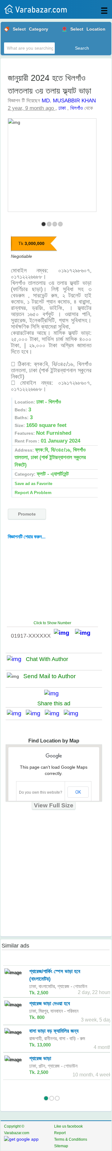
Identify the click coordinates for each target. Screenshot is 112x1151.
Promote (27, 514)
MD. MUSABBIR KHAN (69, 101)
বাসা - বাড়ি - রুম (72, 1038)
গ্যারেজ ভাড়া (40, 1058)
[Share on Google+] (54, 713)
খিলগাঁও (76, 108)
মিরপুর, (44, 1011)
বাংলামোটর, (47, 986)
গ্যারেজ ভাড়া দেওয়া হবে (49, 1004)
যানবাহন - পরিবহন (64, 1011)
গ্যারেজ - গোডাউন (72, 986)
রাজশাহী (35, 1038)
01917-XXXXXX (31, 636)
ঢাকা (62, 108)
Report (60, 1133)
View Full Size (53, 805)
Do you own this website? (40, 792)
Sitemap (61, 1146)
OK (78, 792)
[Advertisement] (55, 580)
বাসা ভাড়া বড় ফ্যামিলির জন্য (53, 1031)
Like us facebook (68, 1126)
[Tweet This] (35, 713)
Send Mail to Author (49, 676)
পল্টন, (42, 1066)
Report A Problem (33, 492)
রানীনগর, (51, 1038)
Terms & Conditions (70, 1139)
